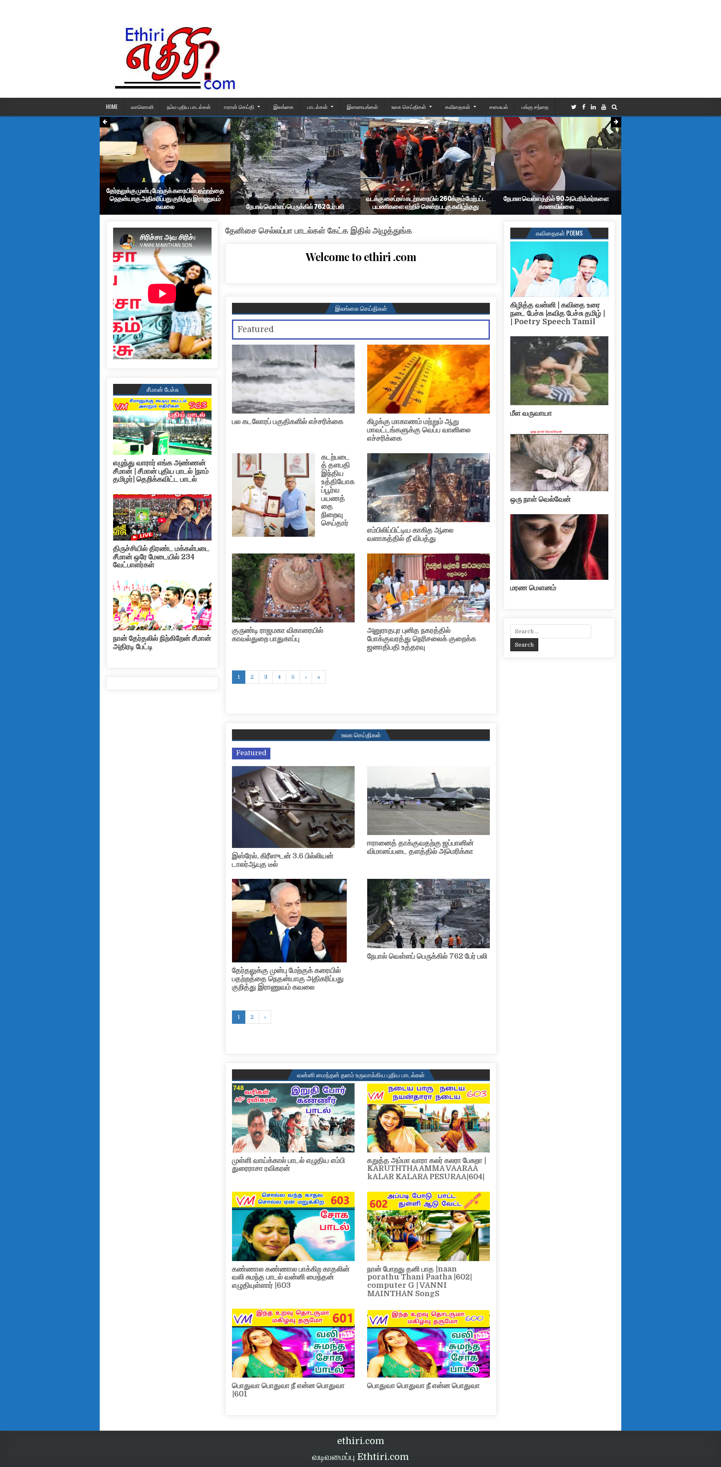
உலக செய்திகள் (408, 106)
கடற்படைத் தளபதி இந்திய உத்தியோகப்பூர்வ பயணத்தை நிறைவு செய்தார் (338, 490)
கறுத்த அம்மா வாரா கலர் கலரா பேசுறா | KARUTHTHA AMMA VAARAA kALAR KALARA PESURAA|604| (426, 1168)
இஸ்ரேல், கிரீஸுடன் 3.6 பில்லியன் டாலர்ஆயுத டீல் (282, 860)
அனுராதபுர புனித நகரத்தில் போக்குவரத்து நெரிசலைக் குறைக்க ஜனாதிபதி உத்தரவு (421, 638)
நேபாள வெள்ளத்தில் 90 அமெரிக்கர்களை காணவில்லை (556, 202)
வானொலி (142, 106)
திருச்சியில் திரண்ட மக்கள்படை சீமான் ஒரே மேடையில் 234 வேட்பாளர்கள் (161, 556)
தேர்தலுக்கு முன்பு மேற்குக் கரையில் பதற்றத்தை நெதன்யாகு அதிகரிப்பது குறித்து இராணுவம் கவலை (165, 198)
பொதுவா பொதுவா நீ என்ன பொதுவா (423, 1385)
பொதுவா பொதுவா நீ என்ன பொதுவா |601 (288, 1389)
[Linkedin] (593, 107)
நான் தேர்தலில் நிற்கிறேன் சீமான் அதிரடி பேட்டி (162, 642)
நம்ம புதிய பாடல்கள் (189, 106)
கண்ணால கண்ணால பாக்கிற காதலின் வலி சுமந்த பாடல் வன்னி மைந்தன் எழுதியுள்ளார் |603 (291, 1277)
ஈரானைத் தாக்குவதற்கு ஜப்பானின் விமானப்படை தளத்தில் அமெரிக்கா (420, 847)
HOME (112, 106)
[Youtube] (603, 107)
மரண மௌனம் (533, 588)
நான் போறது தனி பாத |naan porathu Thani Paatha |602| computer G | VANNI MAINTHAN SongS (419, 1281)
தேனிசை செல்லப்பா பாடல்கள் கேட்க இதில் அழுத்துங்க (318, 231)
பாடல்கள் (317, 106)
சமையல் (498, 106)
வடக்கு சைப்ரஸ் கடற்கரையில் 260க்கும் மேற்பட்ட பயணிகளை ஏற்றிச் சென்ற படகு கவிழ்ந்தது (426, 202)
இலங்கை (283, 106)
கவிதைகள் (457, 106)
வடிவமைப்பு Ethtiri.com (360, 1457)
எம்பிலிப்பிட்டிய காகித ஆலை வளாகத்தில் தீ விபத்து (410, 534)
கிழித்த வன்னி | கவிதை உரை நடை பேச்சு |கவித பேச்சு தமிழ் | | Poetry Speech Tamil (557, 313)
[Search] (614, 107)
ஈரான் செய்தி (239, 106)
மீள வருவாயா (531, 413)
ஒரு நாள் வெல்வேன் (540, 499)
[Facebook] (583, 107)
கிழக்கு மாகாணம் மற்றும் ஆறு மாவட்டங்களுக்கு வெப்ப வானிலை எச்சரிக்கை (419, 429)
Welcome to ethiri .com (361, 256)
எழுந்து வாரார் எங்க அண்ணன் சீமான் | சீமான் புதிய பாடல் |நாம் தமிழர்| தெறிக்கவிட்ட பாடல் (161, 471)
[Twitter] (574, 107)
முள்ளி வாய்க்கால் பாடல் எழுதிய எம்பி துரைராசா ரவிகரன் (288, 1164)
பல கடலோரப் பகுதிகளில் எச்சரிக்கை (287, 421)
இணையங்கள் (362, 106)
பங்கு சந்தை (535, 106)
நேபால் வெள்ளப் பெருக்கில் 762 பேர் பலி (295, 206)
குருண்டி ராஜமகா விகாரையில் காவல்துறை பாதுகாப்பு (277, 634)
